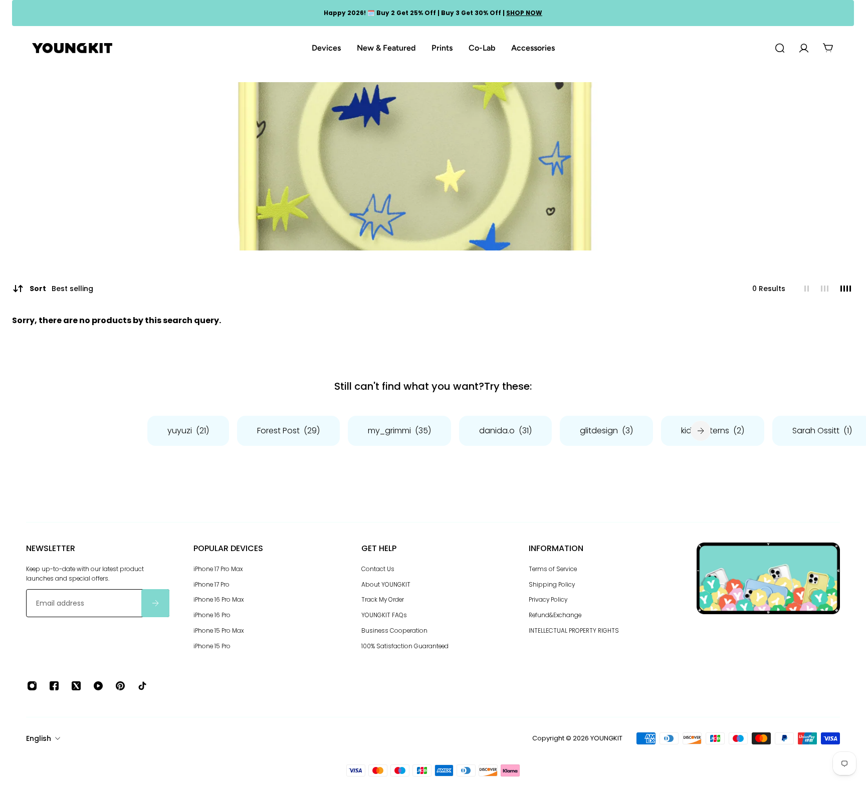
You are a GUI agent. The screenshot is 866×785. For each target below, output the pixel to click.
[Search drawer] (780, 48)
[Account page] (804, 48)
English (38, 738)
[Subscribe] (155, 603)
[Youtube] (98, 686)
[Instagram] (32, 686)
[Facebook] (54, 686)
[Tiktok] (142, 686)
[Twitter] (76, 686)
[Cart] (828, 48)
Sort (61, 289)
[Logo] (72, 48)
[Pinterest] (120, 686)
